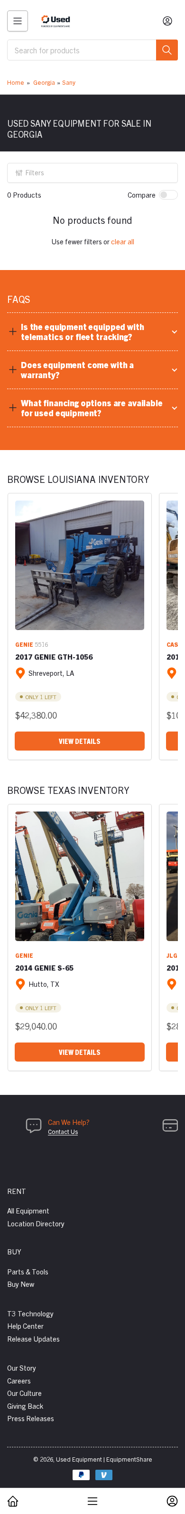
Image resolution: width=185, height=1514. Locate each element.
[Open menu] (17, 20)
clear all (122, 241)
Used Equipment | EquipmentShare (104, 1459)
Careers (19, 1380)
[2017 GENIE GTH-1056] (79, 565)
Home (15, 82)
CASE (174, 644)
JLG (171, 955)
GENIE (24, 644)
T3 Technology (30, 1313)
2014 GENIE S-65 (44, 967)
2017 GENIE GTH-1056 (53, 656)
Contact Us (63, 1131)
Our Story (21, 1367)
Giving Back (25, 1405)
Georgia (44, 82)
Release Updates (33, 1338)
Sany (68, 82)
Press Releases (30, 1418)
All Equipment (28, 1210)
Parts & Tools (27, 1271)
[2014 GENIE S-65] (79, 876)
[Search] (167, 50)
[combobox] (92, 50)
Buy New (20, 1283)
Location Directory (36, 1223)
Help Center (25, 1325)
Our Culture (24, 1392)
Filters (35, 172)
